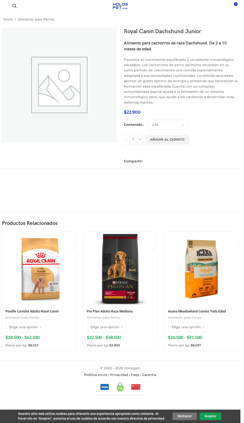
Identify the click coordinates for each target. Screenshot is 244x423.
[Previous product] (222, 20)
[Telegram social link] (166, 161)
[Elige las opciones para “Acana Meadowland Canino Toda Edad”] (232, 238)
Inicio (8, 19)
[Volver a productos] (228, 20)
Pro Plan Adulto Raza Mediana (110, 311)
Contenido (133, 124)
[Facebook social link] (146, 161)
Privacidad (119, 375)
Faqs (135, 375)
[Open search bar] (14, 6)
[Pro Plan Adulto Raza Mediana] (120, 269)
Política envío (95, 375)
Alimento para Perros (36, 19)
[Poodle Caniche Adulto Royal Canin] (39, 269)
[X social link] (153, 161)
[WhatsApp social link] (160, 161)
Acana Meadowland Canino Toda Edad (197, 311)
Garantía (149, 375)
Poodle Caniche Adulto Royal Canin (32, 311)
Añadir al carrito (167, 139)
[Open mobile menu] (5, 6)
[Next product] (234, 20)
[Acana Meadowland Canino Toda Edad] (201, 269)
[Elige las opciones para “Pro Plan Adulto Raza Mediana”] (151, 238)
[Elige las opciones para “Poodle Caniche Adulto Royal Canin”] (69, 238)
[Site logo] (120, 6)
